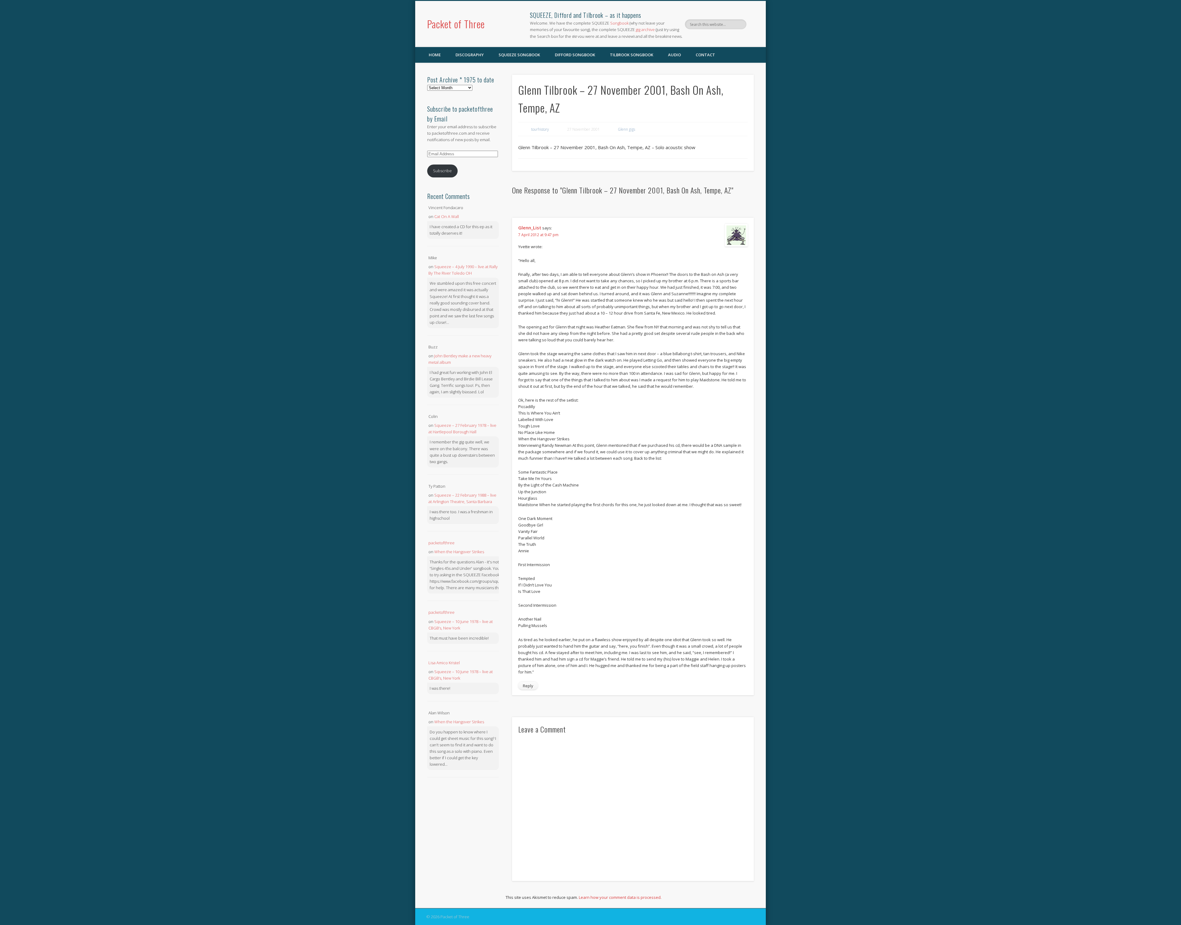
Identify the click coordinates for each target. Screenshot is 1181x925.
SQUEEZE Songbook (519, 55)
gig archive (645, 29)
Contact (705, 55)
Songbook (619, 23)
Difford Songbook (575, 55)
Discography (469, 55)
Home (435, 55)
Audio (674, 55)
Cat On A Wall (446, 216)
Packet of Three (456, 24)
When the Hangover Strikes (459, 551)
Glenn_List (529, 227)
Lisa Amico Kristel (444, 662)
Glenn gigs (626, 129)
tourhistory (540, 129)
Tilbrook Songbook (631, 55)
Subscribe (442, 170)
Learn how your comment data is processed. (620, 897)
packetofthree (441, 543)
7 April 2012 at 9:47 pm (538, 234)
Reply (528, 686)
